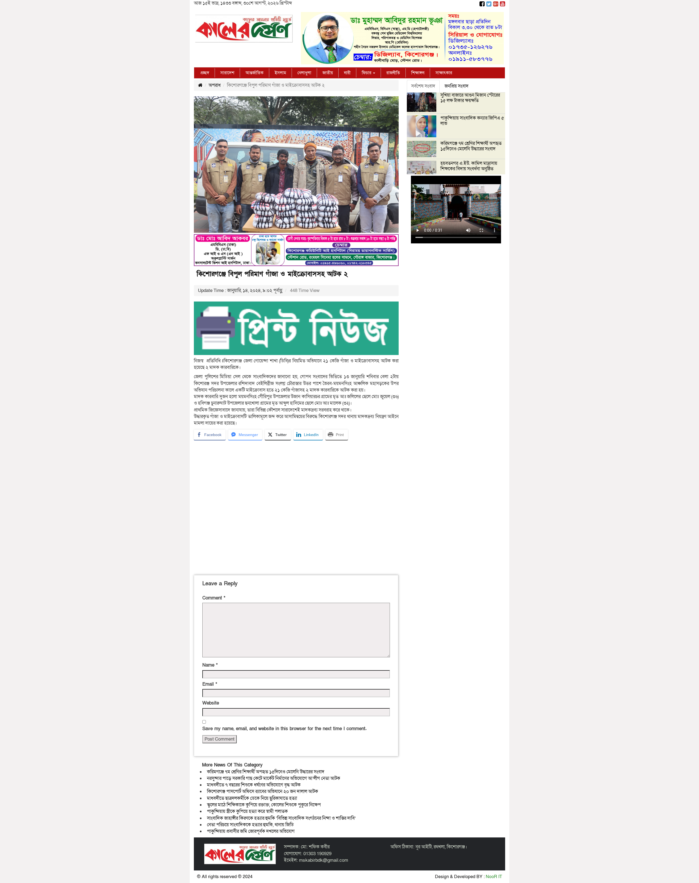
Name (210, 665)
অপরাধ (215, 85)
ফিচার (367, 73)
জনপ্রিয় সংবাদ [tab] (457, 86)
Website (210, 703)
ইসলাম (280, 73)
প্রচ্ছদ (204, 73)
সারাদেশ (227, 73)
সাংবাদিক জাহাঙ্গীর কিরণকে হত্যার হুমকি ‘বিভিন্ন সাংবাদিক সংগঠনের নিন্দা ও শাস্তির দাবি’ (281, 818)
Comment (213, 598)
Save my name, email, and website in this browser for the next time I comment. (284, 729)
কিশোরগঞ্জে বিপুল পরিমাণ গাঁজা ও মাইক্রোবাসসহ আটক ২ (272, 274)
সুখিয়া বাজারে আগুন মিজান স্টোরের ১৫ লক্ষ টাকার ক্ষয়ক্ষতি (470, 98)
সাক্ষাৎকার (444, 73)
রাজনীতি (393, 73)
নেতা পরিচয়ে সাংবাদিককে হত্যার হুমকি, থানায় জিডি (250, 825)
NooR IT (494, 877)
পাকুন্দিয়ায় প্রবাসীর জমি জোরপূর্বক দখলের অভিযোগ (251, 831)
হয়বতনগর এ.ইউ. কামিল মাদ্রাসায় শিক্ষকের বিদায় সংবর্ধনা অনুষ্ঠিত (468, 166)
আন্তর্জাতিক (254, 73)
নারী (347, 73)
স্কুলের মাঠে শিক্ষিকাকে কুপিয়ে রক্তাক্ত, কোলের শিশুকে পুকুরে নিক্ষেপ (264, 805)
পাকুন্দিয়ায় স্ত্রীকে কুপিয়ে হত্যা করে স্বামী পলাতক (247, 811)
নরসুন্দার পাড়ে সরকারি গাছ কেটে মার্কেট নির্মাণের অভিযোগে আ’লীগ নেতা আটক (273, 778)
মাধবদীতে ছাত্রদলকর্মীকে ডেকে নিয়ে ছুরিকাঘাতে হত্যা (252, 798)
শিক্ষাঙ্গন (417, 73)
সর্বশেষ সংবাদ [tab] (423, 86)
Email (209, 684)
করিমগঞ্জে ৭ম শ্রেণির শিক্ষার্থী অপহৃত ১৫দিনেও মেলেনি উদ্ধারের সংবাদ (265, 772)
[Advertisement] (296, 506)
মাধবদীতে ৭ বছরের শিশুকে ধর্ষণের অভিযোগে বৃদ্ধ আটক (254, 785)
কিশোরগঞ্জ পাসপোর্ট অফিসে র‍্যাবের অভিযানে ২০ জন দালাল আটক (262, 791)
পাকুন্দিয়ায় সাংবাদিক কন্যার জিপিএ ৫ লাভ (472, 121)
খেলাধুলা (304, 73)
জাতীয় (327, 73)
